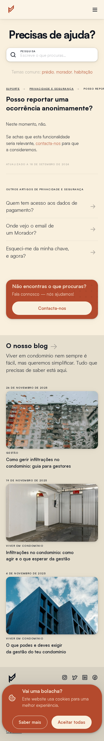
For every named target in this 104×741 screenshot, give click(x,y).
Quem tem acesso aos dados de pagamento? (41, 206)
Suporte (13, 88)
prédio (48, 71)
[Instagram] (65, 678)
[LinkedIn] (85, 678)
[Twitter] (75, 678)
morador (64, 71)
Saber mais (30, 722)
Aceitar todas (71, 722)
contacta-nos (48, 143)
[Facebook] (95, 678)
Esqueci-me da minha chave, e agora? (37, 252)
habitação (83, 71)
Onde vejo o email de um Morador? (30, 229)
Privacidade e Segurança (52, 88)
